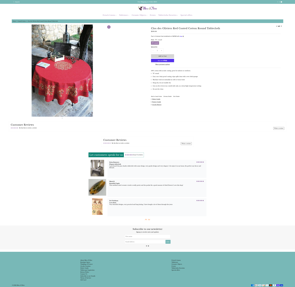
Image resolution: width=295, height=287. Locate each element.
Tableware (123, 15)
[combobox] (57, 1)
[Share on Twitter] (279, 26)
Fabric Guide (84, 268)
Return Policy (84, 272)
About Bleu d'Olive (86, 260)
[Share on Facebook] (277, 26)
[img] (129, 155)
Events (153, 15)
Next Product (176, 96)
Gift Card (83, 280)
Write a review (278, 128)
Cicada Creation (85, 266)
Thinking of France (86, 264)
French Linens (109, 15)
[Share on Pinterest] (281, 26)
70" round (155, 43)
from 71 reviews (138, 155)
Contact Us (83, 274)
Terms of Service (85, 278)
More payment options (162, 64)
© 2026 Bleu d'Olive (18, 285)
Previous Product (167, 96)
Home (14, 21)
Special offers (186, 15)
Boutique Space (85, 262)
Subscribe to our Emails (87, 276)
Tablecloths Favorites (167, 15)
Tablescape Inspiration (87, 270)
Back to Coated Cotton (156, 96)
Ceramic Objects (139, 15)
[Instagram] (148, 246)
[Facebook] (146, 246)
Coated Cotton (22, 21)
